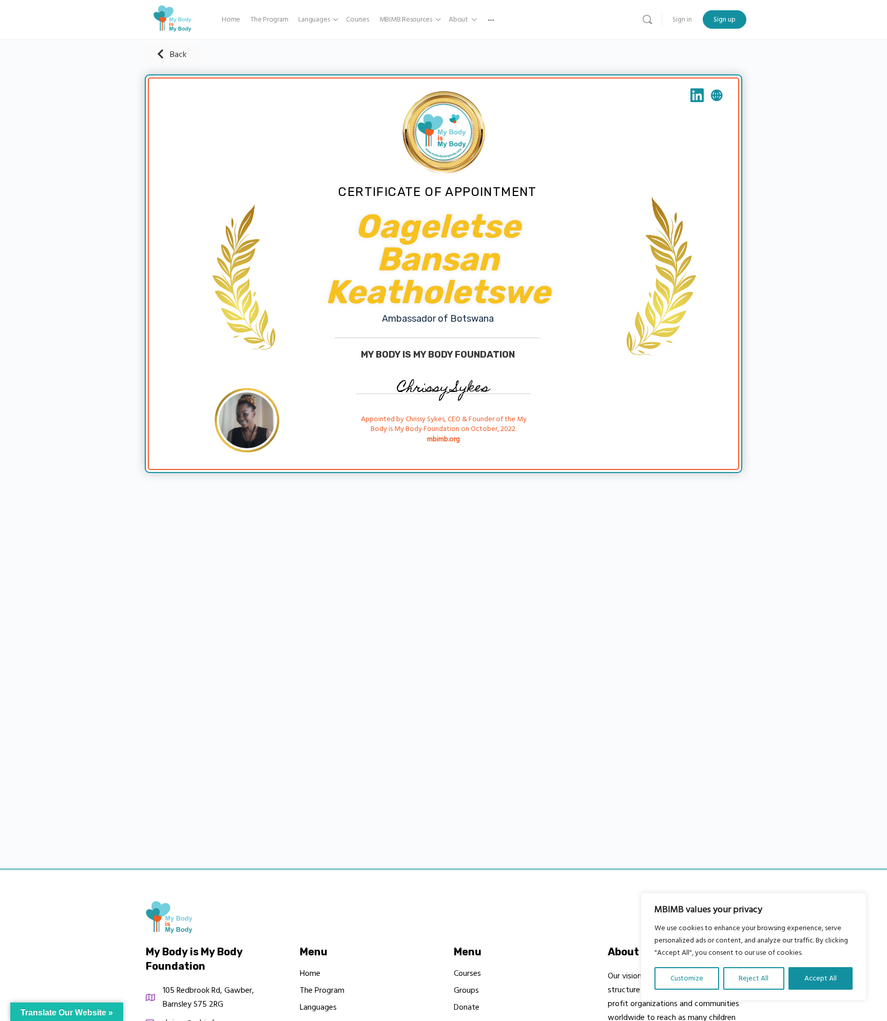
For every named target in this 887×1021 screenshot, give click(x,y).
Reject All (753, 978)
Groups (466, 990)
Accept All (820, 978)
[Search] (647, 19)
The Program (322, 990)
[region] (753, 946)
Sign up (725, 19)
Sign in (682, 19)
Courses (467, 973)
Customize (686, 978)
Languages (318, 1007)
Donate (466, 1007)
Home (310, 973)
